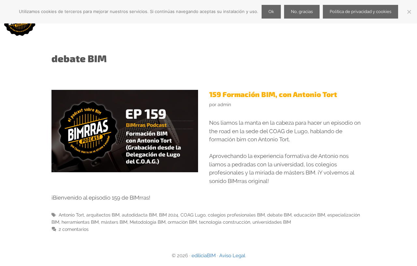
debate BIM (279, 214)
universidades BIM (271, 222)
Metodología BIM (147, 222)
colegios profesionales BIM (236, 214)
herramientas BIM (80, 222)
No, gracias (302, 11)
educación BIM (309, 214)
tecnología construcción (224, 222)
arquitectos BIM (103, 214)
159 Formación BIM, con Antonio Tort (273, 94)
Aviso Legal (232, 256)
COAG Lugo (193, 214)
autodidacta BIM (139, 214)
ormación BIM (182, 222)
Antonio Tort (71, 214)
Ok (271, 11)
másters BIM (114, 222)
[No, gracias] (409, 11)
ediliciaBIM (204, 256)
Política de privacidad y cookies (360, 11)
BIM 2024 (168, 214)
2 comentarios (74, 229)
